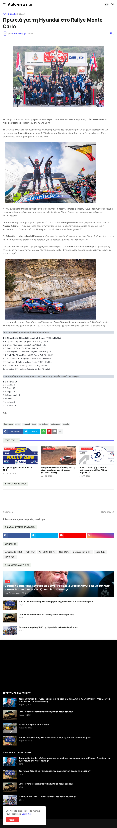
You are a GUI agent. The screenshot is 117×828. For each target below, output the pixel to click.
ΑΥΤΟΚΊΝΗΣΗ (47, 552)
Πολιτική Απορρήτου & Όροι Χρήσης (20, 811)
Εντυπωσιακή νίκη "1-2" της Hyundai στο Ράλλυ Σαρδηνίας (48, 627)
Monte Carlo (43, 424)
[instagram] (100, 535)
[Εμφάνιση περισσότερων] (60, 431)
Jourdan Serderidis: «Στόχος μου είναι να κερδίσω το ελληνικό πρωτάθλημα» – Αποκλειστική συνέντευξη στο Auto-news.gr (65, 700)
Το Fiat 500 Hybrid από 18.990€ (34, 724)
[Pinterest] (49, 431)
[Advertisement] (27, 665)
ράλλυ (22, 14)
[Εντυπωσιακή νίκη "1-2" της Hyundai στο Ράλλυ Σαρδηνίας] (10, 630)
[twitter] (44, 535)
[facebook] (16, 535)
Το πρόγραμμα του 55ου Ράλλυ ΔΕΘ (18, 468)
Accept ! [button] (12, 820)
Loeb (34, 424)
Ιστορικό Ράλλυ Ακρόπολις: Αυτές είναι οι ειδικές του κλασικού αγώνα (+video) (58, 470)
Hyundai (26, 424)
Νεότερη (8, 512)
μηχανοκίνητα (82, 552)
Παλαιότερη (107, 512)
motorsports (55, 424)
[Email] (54, 431)
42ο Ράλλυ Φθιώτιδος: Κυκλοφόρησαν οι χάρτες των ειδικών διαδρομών (56, 601)
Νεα (64, 552)
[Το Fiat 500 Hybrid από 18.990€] (10, 728)
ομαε (100, 552)
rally (30, 552)
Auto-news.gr (20, 4)
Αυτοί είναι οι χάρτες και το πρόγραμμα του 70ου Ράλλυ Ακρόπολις (93, 470)
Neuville (66, 424)
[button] (4, 4)
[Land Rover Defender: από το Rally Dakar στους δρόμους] (10, 617)
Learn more (27, 814)
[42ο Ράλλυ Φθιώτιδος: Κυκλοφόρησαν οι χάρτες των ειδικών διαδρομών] (10, 605)
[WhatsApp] (43, 431)
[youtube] (72, 535)
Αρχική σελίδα (10, 14)
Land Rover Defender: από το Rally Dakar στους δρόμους (46, 614)
